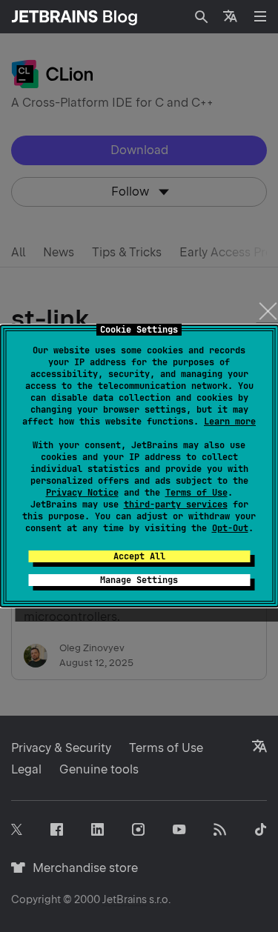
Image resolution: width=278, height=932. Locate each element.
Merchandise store (81, 868)
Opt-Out (230, 528)
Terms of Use (196, 493)
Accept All (139, 556)
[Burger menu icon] (260, 16)
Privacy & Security (61, 748)
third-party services (176, 504)
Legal (26, 769)
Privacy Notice (82, 493)
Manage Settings (139, 580)
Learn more (230, 421)
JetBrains (124, 899)
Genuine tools (99, 769)
